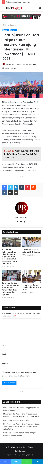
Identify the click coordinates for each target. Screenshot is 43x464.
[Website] (18, 221)
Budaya (13, 25)
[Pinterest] (27, 187)
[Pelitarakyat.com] (15, 8)
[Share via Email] (10, 192)
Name (4, 345)
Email (4, 354)
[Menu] (3, 9)
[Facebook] (4, 187)
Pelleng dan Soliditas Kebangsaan (17, 2)
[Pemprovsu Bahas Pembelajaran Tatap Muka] (31, 276)
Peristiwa (13, 30)
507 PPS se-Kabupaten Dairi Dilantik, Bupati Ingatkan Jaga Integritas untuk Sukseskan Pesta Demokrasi (9, 256)
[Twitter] (10, 187)
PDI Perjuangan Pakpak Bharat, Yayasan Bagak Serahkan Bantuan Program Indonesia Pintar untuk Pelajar (21, 426)
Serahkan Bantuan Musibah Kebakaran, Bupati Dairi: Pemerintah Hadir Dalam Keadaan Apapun (11, 289)
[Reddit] (33, 187)
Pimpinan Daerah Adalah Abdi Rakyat (31, 250)
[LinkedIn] (16, 187)
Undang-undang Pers (22, 455)
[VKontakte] (4, 192)
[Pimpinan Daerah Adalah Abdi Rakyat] (31, 242)
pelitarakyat (10, 64)
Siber (34, 455)
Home (6, 25)
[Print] (16, 192)
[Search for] (40, 9)
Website (5, 363)
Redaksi (10, 455)
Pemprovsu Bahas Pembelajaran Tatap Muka (31, 287)
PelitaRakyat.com (21, 451)
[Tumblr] (21, 187)
